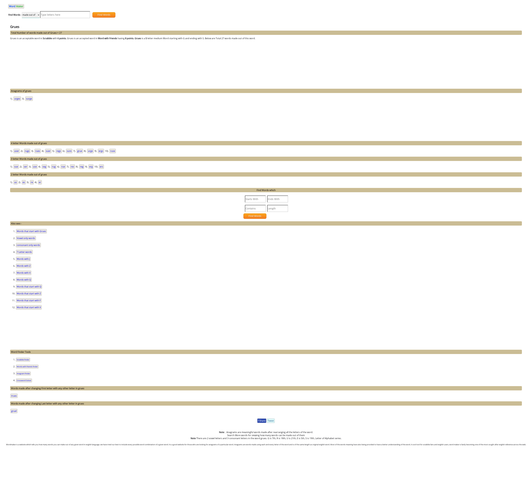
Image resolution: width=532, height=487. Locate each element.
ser (25, 166)
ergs (101, 151)
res (72, 166)
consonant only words (28, 245)
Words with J (23, 258)
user (16, 151)
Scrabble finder (23, 359)
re (32, 182)
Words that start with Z (29, 293)
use (35, 166)
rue (63, 166)
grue (79, 151)
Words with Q (24, 279)
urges (17, 98)
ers (101, 166)
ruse (112, 151)
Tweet (271, 420)
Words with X (23, 272)
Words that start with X (29, 307)
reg (81, 166)
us (15, 182)
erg (91, 166)
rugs (27, 151)
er (40, 182)
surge (29, 98)
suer (48, 151)
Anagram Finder (23, 373)
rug (54, 166)
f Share (261, 420)
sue (16, 166)
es (24, 182)
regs (58, 151)
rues (37, 151)
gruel (14, 411)
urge (90, 151)
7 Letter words (24, 252)
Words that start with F (29, 300)
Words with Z (23, 265)
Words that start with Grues (31, 231)
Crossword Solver (24, 380)
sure (69, 151)
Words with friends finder (27, 366)
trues (14, 395)
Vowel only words (26, 238)
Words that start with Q (29, 286)
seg (44, 166)
